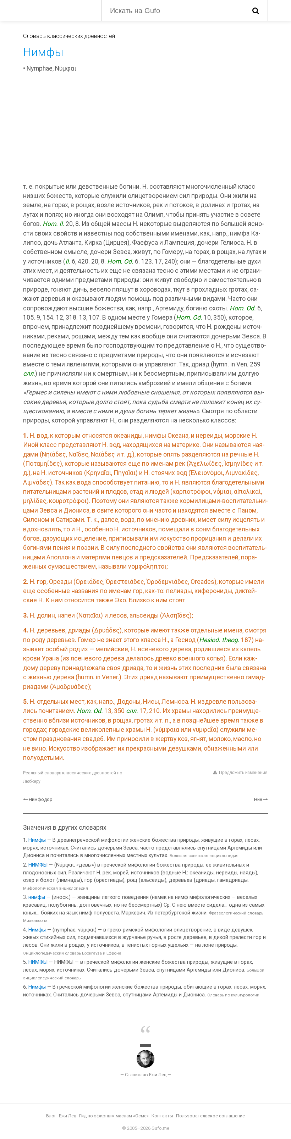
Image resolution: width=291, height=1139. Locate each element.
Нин (258, 799)
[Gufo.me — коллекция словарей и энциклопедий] (57, 10)
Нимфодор (41, 799)
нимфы (36, 897)
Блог (51, 1115)
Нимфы (37, 840)
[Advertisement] (145, 128)
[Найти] (256, 10)
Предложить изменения (243, 772)
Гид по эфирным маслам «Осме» (114, 1115)
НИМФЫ (38, 865)
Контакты (162, 1115)
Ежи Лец (67, 1115)
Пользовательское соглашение (210, 1115)
